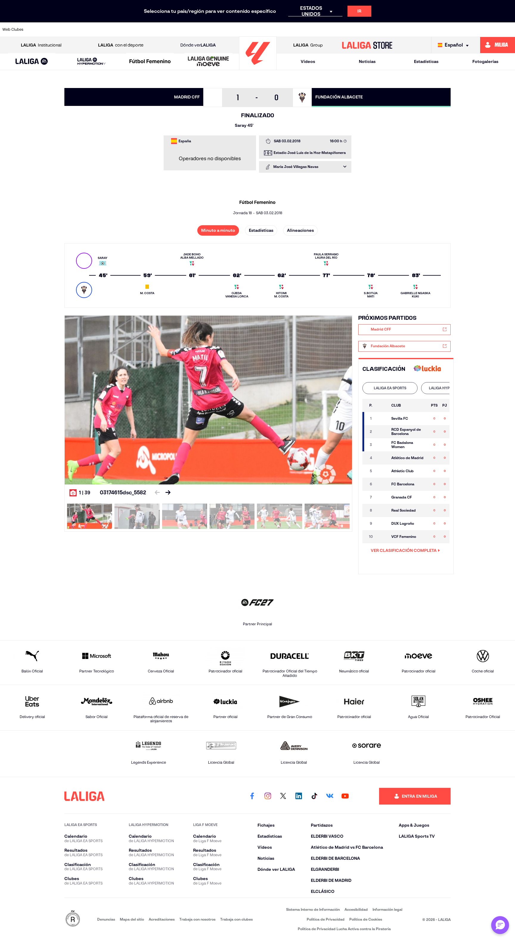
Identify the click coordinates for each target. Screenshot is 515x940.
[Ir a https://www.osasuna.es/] (92, 29)
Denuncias (106, 919)
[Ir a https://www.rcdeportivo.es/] (336, 29)
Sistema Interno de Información (313, 909)
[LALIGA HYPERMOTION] (91, 62)
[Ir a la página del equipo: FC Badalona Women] (382, 444)
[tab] (390, 388)
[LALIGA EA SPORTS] (31, 61)
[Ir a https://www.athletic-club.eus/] (43, 29)
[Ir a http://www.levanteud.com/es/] (239, 29)
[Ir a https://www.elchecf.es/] (165, 29)
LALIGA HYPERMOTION (449, 388)
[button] (31, 61)
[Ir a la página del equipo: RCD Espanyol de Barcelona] (382, 431)
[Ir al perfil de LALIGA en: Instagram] (267, 796)
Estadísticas (426, 61)
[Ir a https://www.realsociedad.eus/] (434, 29)
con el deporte (120, 45)
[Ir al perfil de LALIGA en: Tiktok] (314, 796)
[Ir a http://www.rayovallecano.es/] (312, 29)
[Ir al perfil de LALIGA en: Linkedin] (298, 796)
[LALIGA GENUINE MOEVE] (208, 61)
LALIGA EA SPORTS (390, 388)
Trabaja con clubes (236, 919)
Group (308, 45)
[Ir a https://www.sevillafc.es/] (459, 29)
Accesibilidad (356, 909)
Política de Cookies (365, 919)
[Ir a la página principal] (257, 67)
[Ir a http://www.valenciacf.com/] (483, 29)
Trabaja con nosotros (197, 919)
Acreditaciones (162, 919)
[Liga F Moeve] (150, 61)
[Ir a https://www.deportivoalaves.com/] (141, 29)
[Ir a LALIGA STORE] (367, 45)
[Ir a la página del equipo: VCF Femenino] (382, 536)
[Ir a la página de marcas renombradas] (73, 918)
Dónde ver (198, 45)
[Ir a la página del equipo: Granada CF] (382, 497)
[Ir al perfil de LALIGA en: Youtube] (345, 796)
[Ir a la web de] (427, 369)
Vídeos (308, 61)
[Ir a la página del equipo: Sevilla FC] (382, 418)
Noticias (367, 61)
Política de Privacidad (326, 919)
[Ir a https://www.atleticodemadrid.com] (67, 29)
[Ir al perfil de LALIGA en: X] (283, 796)
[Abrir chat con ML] (500, 925)
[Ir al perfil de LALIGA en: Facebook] (252, 796)
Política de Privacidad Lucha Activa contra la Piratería (344, 929)
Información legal (387, 909)
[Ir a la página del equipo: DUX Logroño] (382, 523)
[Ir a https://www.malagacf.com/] (263, 29)
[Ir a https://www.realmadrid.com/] (410, 29)
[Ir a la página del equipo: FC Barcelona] (382, 484)
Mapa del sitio (132, 919)
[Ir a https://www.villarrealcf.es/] (508, 29)
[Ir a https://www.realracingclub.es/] (287, 29)
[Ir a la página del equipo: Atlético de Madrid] (382, 457)
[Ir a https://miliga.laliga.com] (497, 45)
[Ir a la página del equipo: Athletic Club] (382, 471)
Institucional (41, 45)
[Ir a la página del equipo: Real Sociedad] (382, 510)
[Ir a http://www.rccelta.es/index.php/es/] (116, 29)
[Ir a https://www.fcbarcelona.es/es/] (190, 29)
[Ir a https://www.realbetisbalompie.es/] (385, 29)
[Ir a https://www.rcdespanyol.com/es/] (361, 29)
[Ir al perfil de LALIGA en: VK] (329, 796)
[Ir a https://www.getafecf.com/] (214, 29)
